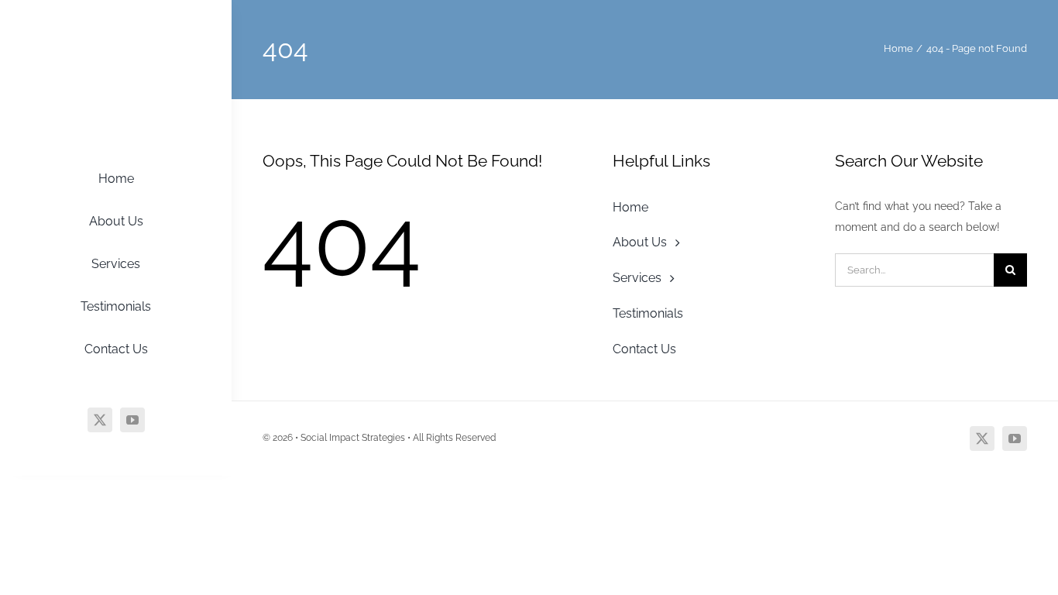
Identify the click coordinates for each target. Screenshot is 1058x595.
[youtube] (132, 420)
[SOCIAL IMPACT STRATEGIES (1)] (116, 33)
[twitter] (100, 420)
